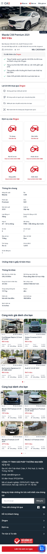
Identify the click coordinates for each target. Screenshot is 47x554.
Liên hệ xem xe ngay (23, 549)
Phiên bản (5, 200)
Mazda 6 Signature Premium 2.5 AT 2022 (35, 410)
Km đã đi (20, 344)
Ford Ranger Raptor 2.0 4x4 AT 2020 (12, 338)
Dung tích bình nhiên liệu (9, 281)
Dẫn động (26, 221)
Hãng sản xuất (6, 192)
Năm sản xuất (6, 207)
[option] (23, 19)
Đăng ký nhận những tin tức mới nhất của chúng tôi (23, 494)
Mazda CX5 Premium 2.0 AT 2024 (12, 410)
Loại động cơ (5, 214)
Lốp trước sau (27, 296)
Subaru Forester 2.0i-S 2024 (33, 338)
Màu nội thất (27, 236)
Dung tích (4, 344)
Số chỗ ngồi (27, 229)
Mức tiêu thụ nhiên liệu (9, 274)
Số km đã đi (27, 243)
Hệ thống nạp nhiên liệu (31, 274)
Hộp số (4, 221)
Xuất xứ (26, 207)
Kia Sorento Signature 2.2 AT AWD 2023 (11, 369)
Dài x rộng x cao (28, 281)
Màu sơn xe (5, 236)
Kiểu (25, 200)
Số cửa (4, 229)
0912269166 (18, 478)
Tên (24, 192)
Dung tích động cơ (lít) (30, 214)
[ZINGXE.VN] (7, 3)
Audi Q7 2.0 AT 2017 (32, 368)
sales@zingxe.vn (13, 475)
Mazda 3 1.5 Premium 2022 (34, 440)
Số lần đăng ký (6, 250)
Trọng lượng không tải (8, 289)
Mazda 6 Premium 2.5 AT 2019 (10, 441)
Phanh (25, 289)
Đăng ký (40, 501)
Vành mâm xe (6, 303)
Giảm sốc (4, 296)
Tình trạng (5, 243)
